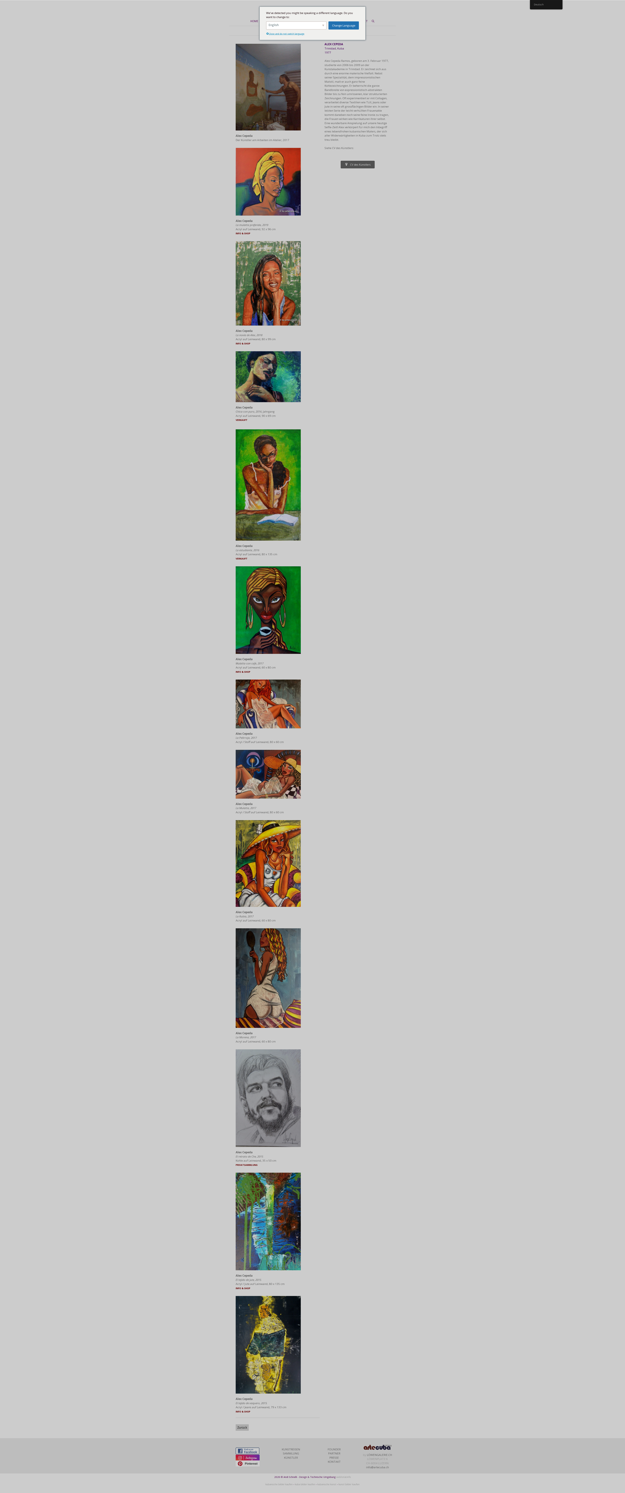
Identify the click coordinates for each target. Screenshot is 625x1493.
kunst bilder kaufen (349, 1484)
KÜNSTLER (291, 1457)
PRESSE (334, 1457)
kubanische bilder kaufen (279, 1484)
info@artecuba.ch (377, 1467)
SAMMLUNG (291, 1453)
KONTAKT (334, 1462)
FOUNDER (334, 1449)
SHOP (247, 233)
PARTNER (334, 1453)
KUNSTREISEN (291, 1449)
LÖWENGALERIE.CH (379, 1455)
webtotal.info (343, 1477)
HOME (254, 21)
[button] (358, 164)
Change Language (343, 25)
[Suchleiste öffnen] (372, 21)
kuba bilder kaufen (305, 1484)
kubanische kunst (326, 1484)
